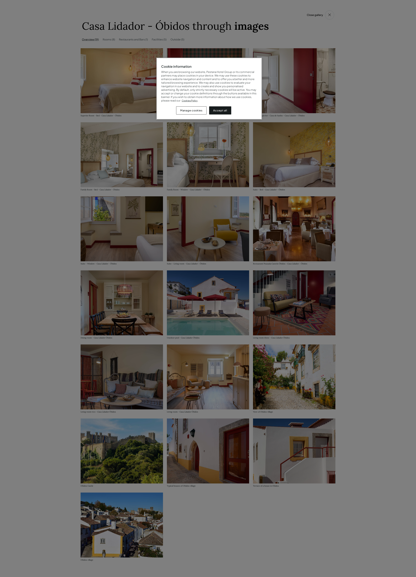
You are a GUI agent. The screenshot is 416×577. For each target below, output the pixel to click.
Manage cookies (191, 110)
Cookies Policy (190, 100)
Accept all (220, 110)
